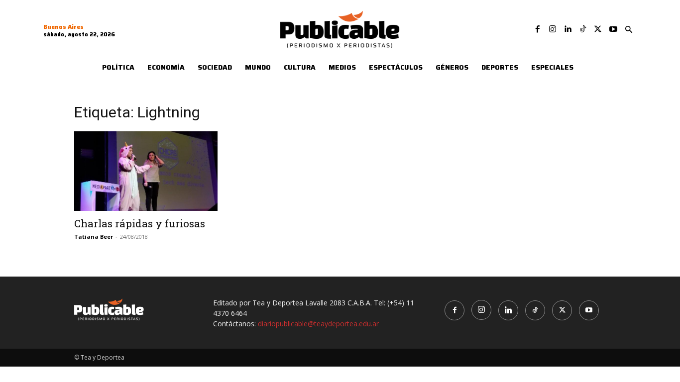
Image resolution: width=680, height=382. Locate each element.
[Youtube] (613, 29)
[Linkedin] (567, 29)
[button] (629, 30)
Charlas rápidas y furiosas (139, 223)
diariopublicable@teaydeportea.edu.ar (318, 323)
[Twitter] (597, 29)
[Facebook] (537, 29)
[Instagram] (552, 29)
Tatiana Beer (93, 236)
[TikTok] (582, 29)
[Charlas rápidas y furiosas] (154, 171)
